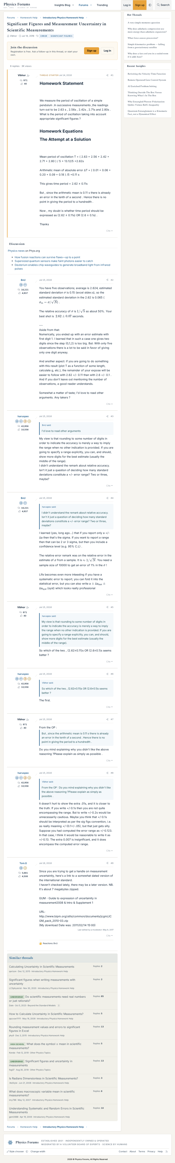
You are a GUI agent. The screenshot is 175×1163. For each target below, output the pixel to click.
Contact (123, 1151)
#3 (112, 416)
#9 (112, 863)
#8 (112, 773)
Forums (83, 5)
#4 (112, 498)
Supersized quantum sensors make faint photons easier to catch (54, 261)
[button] (73, 5)
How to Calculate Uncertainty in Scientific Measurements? (46, 1014)
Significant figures (61, 36)
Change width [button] (38, 1151)
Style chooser (16, 1151)
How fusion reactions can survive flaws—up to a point (47, 257)
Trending (102, 5)
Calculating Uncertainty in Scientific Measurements (41, 966)
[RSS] (166, 1151)
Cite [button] (108, 230)
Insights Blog (62, 5)
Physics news (16, 250)
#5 (112, 607)
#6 (112, 674)
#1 (112, 75)
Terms (141, 1151)
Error (44, 36)
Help (160, 1151)
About (133, 1151)
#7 (112, 719)
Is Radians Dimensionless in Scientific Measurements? (43, 1078)
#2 (112, 280)
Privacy (151, 1151)
